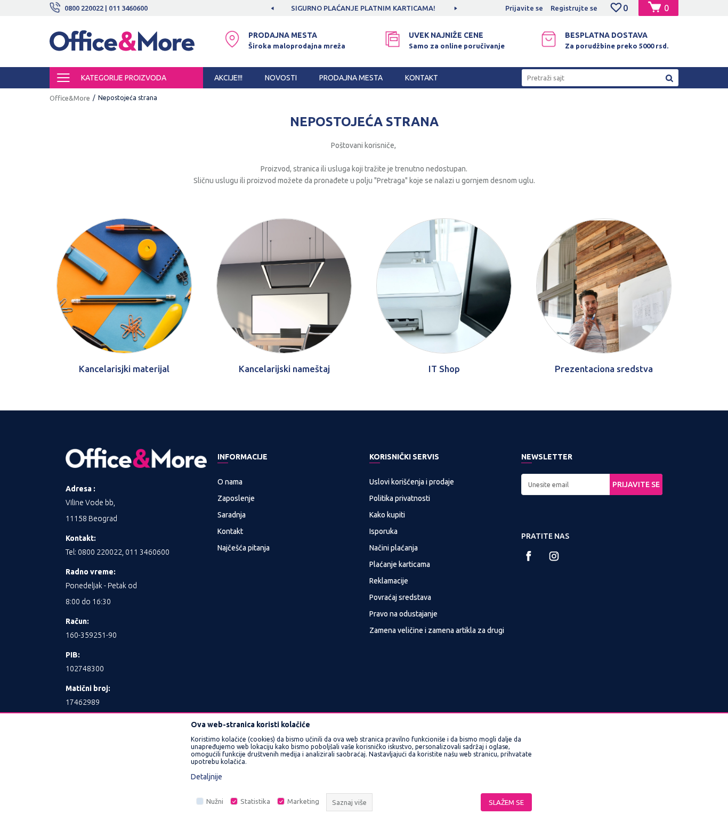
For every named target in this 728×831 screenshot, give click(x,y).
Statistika (255, 801)
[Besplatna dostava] (548, 39)
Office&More (70, 98)
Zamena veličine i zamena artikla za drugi (436, 630)
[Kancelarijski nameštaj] (284, 286)
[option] (364, 8)
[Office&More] (122, 45)
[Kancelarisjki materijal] (124, 286)
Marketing (303, 801)
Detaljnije (206, 776)
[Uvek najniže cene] (392, 39)
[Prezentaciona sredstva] (604, 286)
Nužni (214, 801)
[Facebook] (529, 556)
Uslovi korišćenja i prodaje (411, 482)
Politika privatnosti (399, 498)
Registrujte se (574, 8)
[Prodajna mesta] (232, 39)
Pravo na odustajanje (403, 614)
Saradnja (231, 515)
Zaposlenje (236, 498)
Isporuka (383, 531)
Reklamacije (388, 581)
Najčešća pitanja (243, 548)
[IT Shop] (444, 286)
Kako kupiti (387, 515)
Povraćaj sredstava (400, 597)
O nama (229, 482)
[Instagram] (554, 556)
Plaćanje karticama (399, 564)
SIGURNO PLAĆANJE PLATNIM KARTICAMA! (363, 8)
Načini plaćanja (393, 548)
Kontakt (230, 531)
